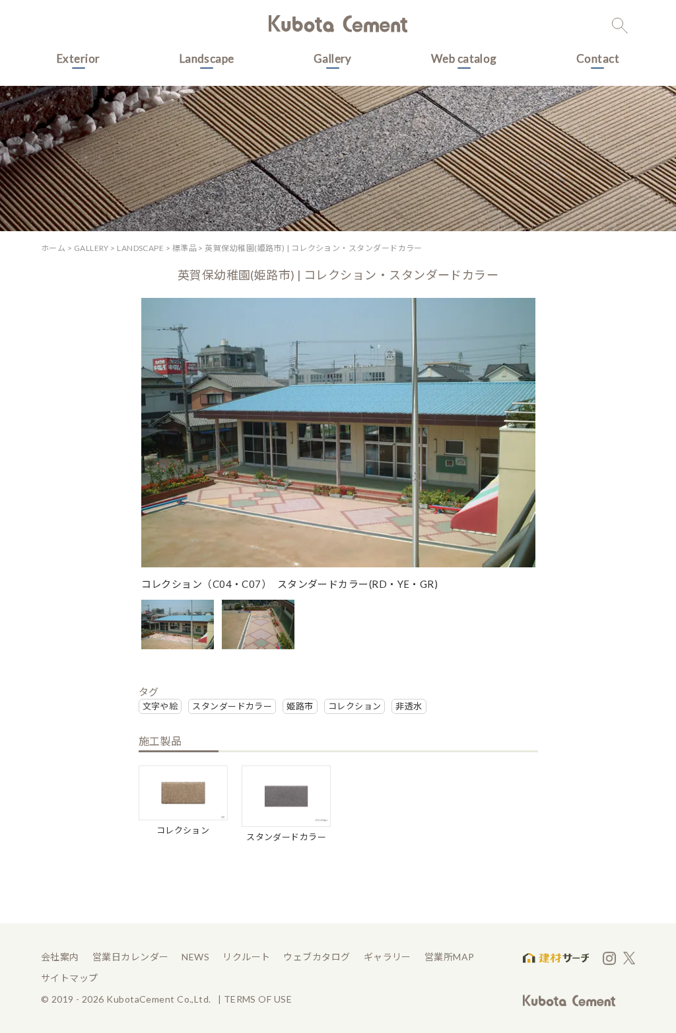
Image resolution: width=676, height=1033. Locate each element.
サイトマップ (69, 977)
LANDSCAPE (140, 248)
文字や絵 (160, 706)
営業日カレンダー (130, 956)
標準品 (184, 248)
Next (520, 457)
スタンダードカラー (232, 706)
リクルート (246, 956)
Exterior (78, 58)
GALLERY (91, 248)
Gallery (333, 58)
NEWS (195, 956)
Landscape (207, 58)
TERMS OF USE (258, 999)
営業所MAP (449, 956)
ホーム (53, 248)
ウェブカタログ (316, 956)
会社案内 (60, 956)
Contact (597, 58)
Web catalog (464, 58)
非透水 (408, 706)
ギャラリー (387, 956)
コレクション (355, 706)
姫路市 (300, 706)
